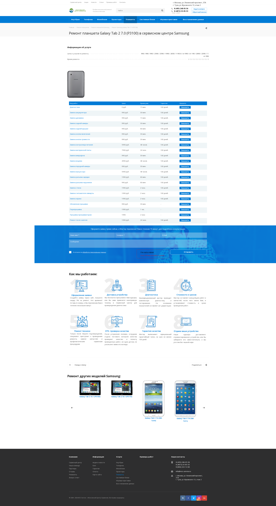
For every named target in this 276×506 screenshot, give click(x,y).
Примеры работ (146, 457)
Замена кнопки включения (80, 134)
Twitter (193, 498)
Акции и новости (99, 462)
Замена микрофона (77, 155)
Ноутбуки (75, 19)
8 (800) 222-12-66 (183, 467)
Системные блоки (147, 19)
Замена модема (76, 161)
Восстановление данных (193, 19)
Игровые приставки (168, 19)
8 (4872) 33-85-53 (181, 11)
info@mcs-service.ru (183, 471)
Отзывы (72, 472)
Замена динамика (77, 118)
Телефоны (88, 19)
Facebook (188, 498)
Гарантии (96, 469)
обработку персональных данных (94, 252)
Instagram (199, 498)
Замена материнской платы (80, 150)
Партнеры (72, 469)
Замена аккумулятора (78, 112)
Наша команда (74, 466)
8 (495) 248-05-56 (181, 8)
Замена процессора (77, 172)
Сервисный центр (75, 462)
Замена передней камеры (80, 166)
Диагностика (75, 107)
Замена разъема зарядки (79, 177)
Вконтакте (182, 498)
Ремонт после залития (78, 220)
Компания (73, 457)
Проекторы (116, 19)
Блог (94, 466)
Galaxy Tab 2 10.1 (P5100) (90, 396)
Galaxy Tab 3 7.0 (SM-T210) (153, 419)
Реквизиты (73, 475)
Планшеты (130, 19)
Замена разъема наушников (81, 182)
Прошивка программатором (81, 215)
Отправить (188, 252)
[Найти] (162, 10)
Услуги (119, 457)
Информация (98, 457)
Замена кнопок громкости (80, 139)
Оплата (95, 472)
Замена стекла (75, 188)
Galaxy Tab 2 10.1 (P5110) (121, 396)
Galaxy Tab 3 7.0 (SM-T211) (185, 419)
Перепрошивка (76, 209)
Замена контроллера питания (81, 145)
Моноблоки (102, 19)
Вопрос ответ (74, 478)
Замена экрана (75, 199)
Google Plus (204, 498)
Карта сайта (97, 475)
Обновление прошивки (79, 204)
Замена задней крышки (79, 129)
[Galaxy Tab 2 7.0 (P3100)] (75, 72)
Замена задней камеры (79, 123)
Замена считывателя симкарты (82, 193)
